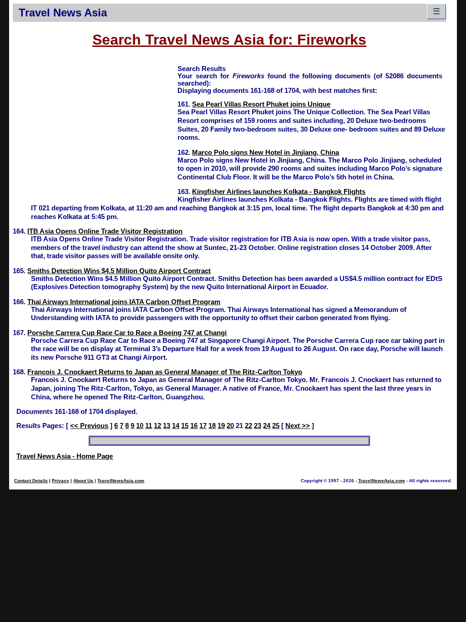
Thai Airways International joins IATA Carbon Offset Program (123, 302)
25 (275, 425)
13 (166, 425)
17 (203, 425)
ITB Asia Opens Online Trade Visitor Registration (104, 231)
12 (157, 425)
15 (184, 425)
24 (266, 425)
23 (257, 425)
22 (248, 425)
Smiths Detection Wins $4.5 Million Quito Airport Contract (119, 271)
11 (148, 425)
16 (194, 425)
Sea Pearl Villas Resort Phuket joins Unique (261, 104)
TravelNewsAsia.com (120, 480)
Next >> (297, 425)
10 (139, 425)
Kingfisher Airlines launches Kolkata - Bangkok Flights (278, 191)
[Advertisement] (95, 128)
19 (221, 425)
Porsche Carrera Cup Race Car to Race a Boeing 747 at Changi (127, 332)
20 (230, 425)
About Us (83, 480)
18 (212, 425)
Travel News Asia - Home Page (64, 456)
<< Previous (89, 425)
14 (175, 425)
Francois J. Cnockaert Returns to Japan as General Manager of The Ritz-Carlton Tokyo (164, 372)
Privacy (60, 480)
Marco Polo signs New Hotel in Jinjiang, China (265, 152)
